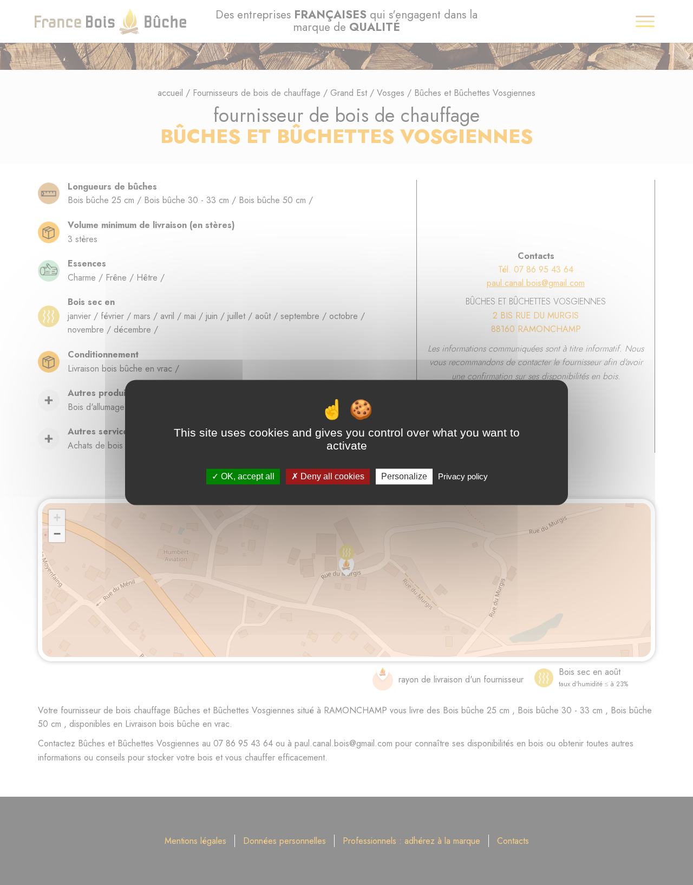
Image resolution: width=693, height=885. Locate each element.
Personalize (404, 476)
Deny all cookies (331, 476)
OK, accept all (246, 476)
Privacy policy (463, 476)
